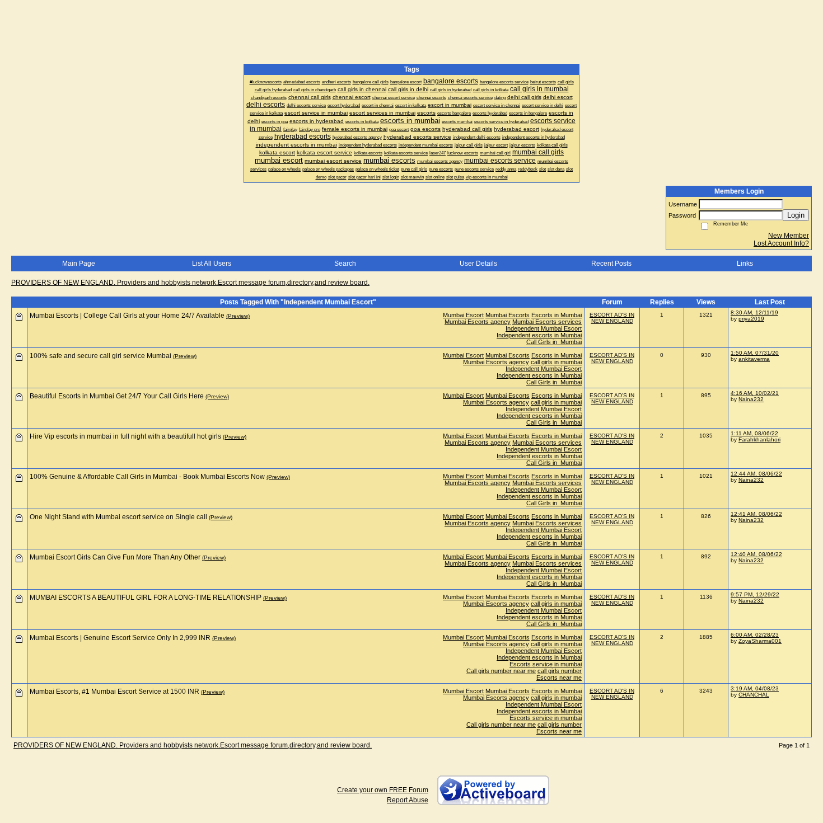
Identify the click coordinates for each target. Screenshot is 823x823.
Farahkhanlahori (759, 439)
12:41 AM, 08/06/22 (756, 514)
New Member (788, 235)
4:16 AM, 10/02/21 (755, 393)
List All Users (211, 263)
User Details (478, 263)
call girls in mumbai (556, 362)
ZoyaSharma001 (760, 641)
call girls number (559, 670)
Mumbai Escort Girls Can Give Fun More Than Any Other (115, 557)
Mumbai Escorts (507, 315)
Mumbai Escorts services (547, 321)
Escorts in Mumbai (556, 315)
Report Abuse (407, 800)
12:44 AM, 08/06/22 (756, 474)
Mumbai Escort (463, 315)
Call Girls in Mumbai (554, 341)
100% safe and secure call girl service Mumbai (100, 356)
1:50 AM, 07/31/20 (755, 353)
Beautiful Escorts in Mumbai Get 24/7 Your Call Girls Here (117, 396)
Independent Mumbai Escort (544, 328)
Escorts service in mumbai (545, 664)
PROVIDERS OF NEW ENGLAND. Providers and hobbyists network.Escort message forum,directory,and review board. (190, 282)
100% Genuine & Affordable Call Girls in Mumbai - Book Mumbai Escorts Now (147, 477)
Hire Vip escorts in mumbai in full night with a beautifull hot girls (125, 436)
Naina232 (751, 399)
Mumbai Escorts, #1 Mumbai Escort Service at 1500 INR (114, 691)
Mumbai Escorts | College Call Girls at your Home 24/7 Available (127, 315)
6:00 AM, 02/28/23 (755, 635)
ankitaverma (754, 359)
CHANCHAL (753, 695)
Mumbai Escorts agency (478, 321)
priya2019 (751, 319)
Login (796, 215)
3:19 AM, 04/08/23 (755, 688)
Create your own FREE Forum (382, 790)
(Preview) (238, 316)
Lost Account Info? (781, 243)
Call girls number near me (501, 670)
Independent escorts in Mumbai (539, 335)
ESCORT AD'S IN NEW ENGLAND (612, 318)
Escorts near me (559, 677)
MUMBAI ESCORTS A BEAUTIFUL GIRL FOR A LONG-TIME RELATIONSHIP (145, 597)
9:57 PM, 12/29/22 (755, 594)
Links (745, 263)
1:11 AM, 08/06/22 (754, 433)
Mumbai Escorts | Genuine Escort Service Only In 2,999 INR (120, 638)
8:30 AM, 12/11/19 (754, 312)
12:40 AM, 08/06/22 (756, 554)
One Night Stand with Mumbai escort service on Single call (118, 517)
